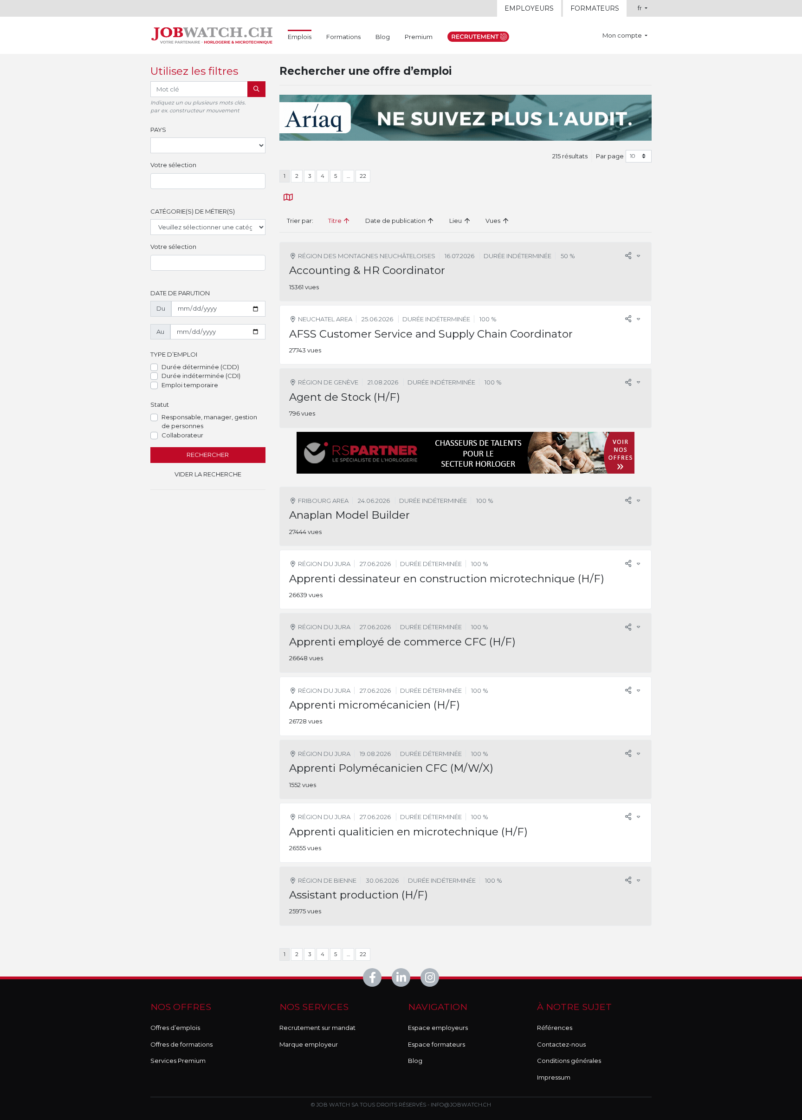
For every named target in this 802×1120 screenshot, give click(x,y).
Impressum (553, 1077)
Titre (335, 220)
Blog (382, 36)
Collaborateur (182, 435)
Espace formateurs (436, 1044)
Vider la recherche (208, 474)
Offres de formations (181, 1044)
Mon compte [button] (622, 35)
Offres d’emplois (175, 1027)
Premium (419, 36)
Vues (493, 220)
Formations (343, 36)
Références (554, 1027)
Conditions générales (569, 1060)
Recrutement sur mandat (317, 1027)
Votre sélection (173, 165)
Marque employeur (308, 1044)
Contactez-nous (561, 1044)
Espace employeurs (438, 1027)
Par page (610, 156)
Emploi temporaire (190, 385)
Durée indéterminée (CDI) (201, 375)
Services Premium (178, 1060)
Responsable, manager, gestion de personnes (209, 421)
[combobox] (207, 181)
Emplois (299, 36)
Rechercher (208, 454)
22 (363, 176)
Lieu (456, 220)
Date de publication (396, 220)
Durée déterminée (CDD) (200, 367)
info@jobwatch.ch (461, 1104)
